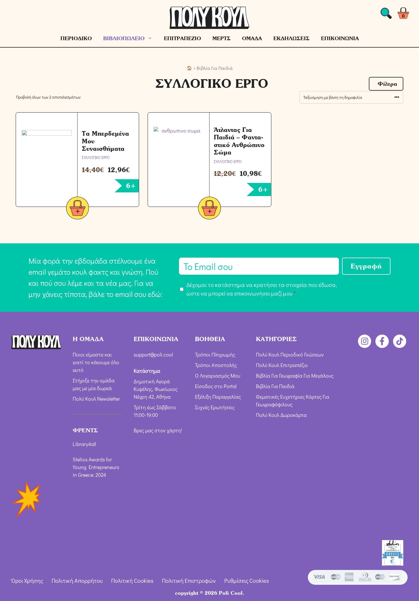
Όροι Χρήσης (27, 580)
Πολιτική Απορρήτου (77, 580)
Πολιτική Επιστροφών (189, 580)
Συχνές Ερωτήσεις (215, 407)
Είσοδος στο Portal (216, 386)
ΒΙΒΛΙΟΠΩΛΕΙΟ (124, 38)
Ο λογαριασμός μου (217, 375)
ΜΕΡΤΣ (221, 38)
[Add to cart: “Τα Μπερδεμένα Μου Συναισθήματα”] (77, 209)
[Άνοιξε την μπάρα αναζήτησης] (386, 15)
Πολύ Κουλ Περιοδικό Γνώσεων (290, 354)
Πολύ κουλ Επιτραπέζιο (282, 365)
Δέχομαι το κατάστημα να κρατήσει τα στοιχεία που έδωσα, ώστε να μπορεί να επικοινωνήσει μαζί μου (261, 289)
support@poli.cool (153, 354)
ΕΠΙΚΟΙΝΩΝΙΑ (340, 38)
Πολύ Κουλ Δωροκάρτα (281, 414)
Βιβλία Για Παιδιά (275, 386)
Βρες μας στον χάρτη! (158, 430)
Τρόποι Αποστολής (216, 365)
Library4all (84, 444)
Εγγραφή (366, 266)
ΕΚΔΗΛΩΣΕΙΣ (291, 38)
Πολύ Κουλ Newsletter (96, 398)
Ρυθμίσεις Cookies (246, 580)
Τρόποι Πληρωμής (215, 354)
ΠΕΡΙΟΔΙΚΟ (76, 38)
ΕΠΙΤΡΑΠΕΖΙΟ (182, 38)
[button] (386, 84)
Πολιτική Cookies (132, 580)
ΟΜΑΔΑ (252, 38)
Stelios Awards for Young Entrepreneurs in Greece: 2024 (96, 467)
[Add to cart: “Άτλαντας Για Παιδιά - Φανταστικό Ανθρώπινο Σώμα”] (209, 209)
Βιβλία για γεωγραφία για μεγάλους (294, 375)
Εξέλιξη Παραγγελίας (218, 396)
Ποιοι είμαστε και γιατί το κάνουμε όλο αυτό (96, 362)
